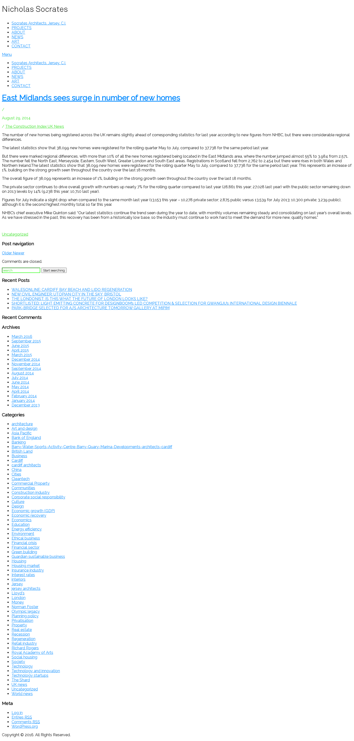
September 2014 (26, 368)
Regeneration (23, 639)
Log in (17, 712)
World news (22, 693)
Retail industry (24, 643)
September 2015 (26, 341)
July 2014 (20, 377)
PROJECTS (22, 28)
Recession (21, 634)
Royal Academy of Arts (32, 652)
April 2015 (20, 350)
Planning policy (25, 616)
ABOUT (18, 32)
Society (18, 661)
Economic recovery (29, 515)
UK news (19, 684)
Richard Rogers (25, 648)
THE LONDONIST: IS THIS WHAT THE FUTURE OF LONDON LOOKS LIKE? (80, 298)
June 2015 (20, 345)
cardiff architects (26, 465)
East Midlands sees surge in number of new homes (91, 97)
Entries (22, 717)
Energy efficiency (27, 529)
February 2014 (24, 396)
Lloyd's (18, 593)
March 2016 (22, 336)
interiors (19, 579)
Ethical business (26, 538)
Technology (22, 666)
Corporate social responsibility (38, 497)
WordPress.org (25, 726)
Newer (18, 253)
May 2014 (20, 387)
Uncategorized (15, 234)
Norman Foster (25, 607)
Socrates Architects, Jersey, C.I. (39, 23)
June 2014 (20, 382)
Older (7, 253)
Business (19, 456)
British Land (22, 451)
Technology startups (30, 675)
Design (18, 506)
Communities (23, 488)
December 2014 (26, 359)
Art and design (24, 428)
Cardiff (17, 460)
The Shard (21, 680)
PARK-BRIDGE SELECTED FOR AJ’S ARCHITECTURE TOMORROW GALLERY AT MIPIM (91, 308)
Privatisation (22, 620)
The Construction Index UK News (34, 126)
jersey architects (26, 588)
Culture (18, 501)
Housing (19, 561)
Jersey (17, 584)
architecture (22, 424)
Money (18, 602)
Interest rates (23, 575)
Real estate (22, 629)
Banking (19, 442)
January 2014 (23, 400)
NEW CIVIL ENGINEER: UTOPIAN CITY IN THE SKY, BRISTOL (66, 294)
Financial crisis (24, 543)
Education (21, 524)
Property (19, 625)
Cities (16, 474)
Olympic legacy (26, 611)
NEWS (17, 37)
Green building (24, 552)
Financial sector (25, 547)
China (16, 469)
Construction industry (31, 492)
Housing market (26, 565)
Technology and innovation (36, 671)
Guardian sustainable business (38, 556)
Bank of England (26, 437)
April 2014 (20, 391)
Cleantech (21, 479)
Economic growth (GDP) (33, 511)
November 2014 (26, 364)
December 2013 (26, 405)
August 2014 (23, 373)
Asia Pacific (22, 433)
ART (16, 41)
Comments (26, 722)
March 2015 (22, 355)
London (19, 597)
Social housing (24, 657)
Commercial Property (31, 483)
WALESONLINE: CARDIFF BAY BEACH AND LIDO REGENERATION (72, 289)
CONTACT (21, 46)
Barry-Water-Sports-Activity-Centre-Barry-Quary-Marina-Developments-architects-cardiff (92, 447)
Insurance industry (28, 570)
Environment (23, 533)
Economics (22, 520)
